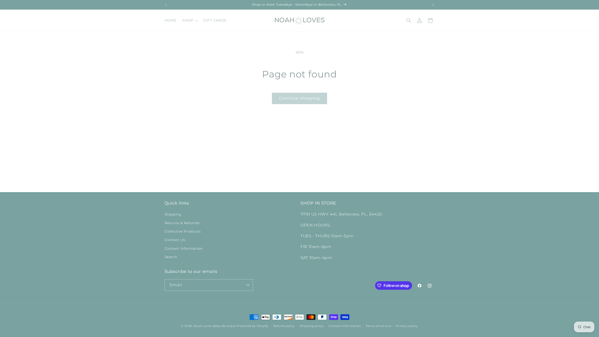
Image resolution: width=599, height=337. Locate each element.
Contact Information (183, 248)
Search (170, 257)
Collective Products (182, 231)
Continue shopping (299, 98)
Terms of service (378, 326)
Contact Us (174, 240)
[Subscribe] (247, 285)
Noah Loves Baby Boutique (215, 326)
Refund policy (284, 326)
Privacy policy (407, 326)
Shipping (172, 214)
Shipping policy (312, 326)
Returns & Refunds (182, 223)
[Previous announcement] (166, 4)
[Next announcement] (433, 4)
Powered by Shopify (252, 326)
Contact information (345, 326)
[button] (189, 20)
